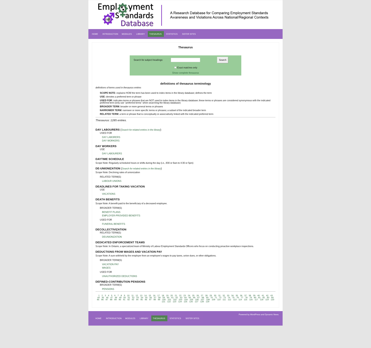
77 (242, 297)
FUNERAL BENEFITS (113, 224)
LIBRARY (140, 34)
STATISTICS (172, 34)
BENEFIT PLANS (111, 212)
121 (163, 301)
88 (111, 299)
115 (245, 299)
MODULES (127, 34)
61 (172, 297)
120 (272, 299)
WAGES (106, 268)
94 (137, 299)
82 (264, 297)
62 (177, 297)
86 (102, 299)
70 (211, 297)
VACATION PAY (110, 264)
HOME (95, 34)
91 (124, 299)
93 (133, 299)
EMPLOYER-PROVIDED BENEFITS (121, 215)
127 (196, 301)
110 (219, 299)
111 (224, 299)
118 (261, 299)
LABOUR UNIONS (111, 181)
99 (159, 299)
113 (235, 299)
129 (207, 301)
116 (251, 299)
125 (185, 301)
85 (98, 299)
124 (180, 301)
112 (229, 299)
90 (120, 299)
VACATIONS (108, 194)
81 (259, 297)
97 (150, 299)
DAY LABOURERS (112, 153)
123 (174, 301)
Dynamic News (272, 314)
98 (154, 299)
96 (146, 299)
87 (107, 299)
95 (141, 299)
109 (213, 299)
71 (216, 297)
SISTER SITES (189, 34)
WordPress (255, 314)
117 (256, 299)
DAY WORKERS (111, 140)
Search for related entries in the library (140, 130)
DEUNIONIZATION (112, 237)
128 (202, 301)
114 (240, 299)
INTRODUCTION (110, 34)
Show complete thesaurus (185, 73)
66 (194, 297)
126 (191, 301)
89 (115, 299)
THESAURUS (155, 34)
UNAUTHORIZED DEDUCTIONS (119, 276)
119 (267, 299)
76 (238, 297)
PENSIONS (108, 289)
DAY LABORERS (111, 137)
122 (169, 301)
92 (128, 299)
